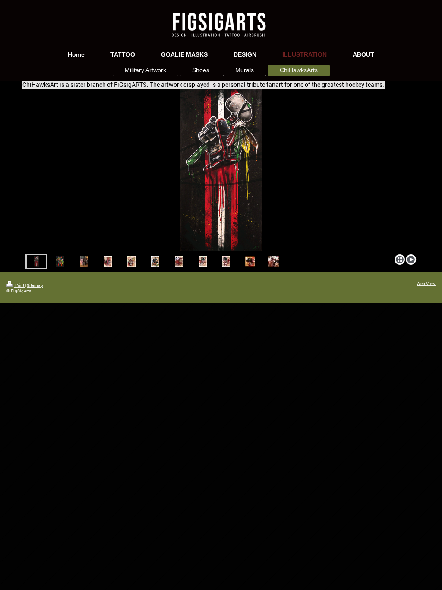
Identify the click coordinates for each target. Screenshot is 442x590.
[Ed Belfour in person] (273, 261)
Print (19, 285)
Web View (426, 283)
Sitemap (35, 285)
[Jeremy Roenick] (226, 261)
